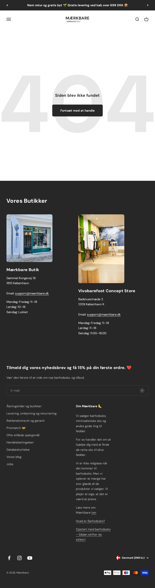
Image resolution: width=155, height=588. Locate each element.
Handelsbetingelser (20, 442)
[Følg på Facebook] (9, 558)
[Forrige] (7, 5)
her (93, 513)
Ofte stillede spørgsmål (22, 435)
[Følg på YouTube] (29, 558)
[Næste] (148, 5)
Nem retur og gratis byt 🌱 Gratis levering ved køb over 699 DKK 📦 (77, 5)
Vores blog (13, 457)
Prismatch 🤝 (16, 428)
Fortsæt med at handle (77, 111)
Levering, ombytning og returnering (31, 413)
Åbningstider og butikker (24, 406)
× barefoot (73, 21)
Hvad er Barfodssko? (90, 521)
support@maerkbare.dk (32, 293)
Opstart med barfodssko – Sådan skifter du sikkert (93, 534)
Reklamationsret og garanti (25, 421)
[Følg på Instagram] (19, 558)
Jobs (9, 464)
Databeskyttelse (18, 450)
